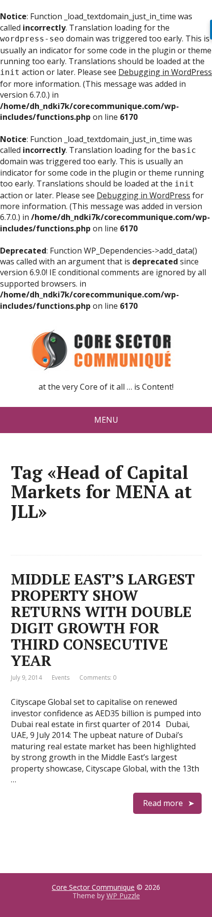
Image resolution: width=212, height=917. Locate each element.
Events (61, 677)
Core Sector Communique (93, 887)
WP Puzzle (123, 895)
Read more (163, 803)
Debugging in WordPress (165, 72)
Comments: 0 (97, 677)
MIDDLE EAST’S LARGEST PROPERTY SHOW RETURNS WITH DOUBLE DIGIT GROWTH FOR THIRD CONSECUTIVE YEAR (103, 619)
